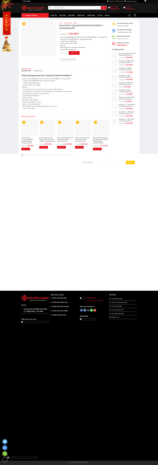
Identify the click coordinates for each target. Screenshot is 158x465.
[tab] (26, 71)
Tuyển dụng (91, 15)
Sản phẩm (71, 15)
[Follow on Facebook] (22, 1)
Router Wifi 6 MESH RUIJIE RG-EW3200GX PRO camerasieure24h (65, 139)
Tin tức (99, 15)
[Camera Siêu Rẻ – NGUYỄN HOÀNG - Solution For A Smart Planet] (33, 8)
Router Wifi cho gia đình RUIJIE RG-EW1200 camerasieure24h (82, 139)
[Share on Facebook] (60, 59)
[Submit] (104, 8)
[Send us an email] (27, 1)
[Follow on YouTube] (29, 1)
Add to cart (74, 53)
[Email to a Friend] (67, 59)
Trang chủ (53, 15)
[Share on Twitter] (64, 59)
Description (26, 71)
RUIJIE (75, 23)
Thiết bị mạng (68, 23)
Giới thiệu (62, 15)
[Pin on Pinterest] (70, 59)
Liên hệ (107, 15)
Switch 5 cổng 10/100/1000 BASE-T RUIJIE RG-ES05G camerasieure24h (27, 140)
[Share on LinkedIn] (73, 59)
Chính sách (81, 15)
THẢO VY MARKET (83, 462)
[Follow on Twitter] (25, 1)
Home (60, 23)
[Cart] (134, 15)
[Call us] (91, 310)
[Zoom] (24, 54)
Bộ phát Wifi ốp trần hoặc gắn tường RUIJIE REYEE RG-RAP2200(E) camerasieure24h (101, 140)
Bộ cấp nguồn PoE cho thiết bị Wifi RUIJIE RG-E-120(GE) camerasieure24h (47, 139)
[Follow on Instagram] (24, 1)
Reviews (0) (38, 71)
